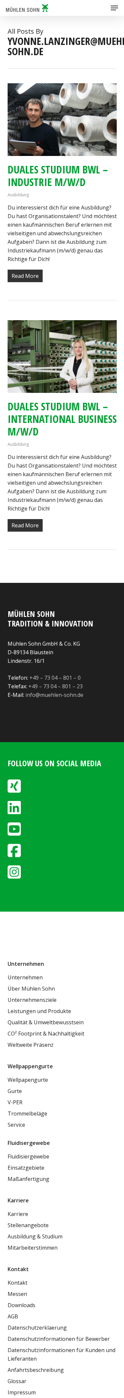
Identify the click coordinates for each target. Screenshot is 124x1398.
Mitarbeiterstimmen (33, 1247)
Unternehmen (25, 977)
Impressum (22, 1392)
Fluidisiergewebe (28, 1156)
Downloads (21, 1305)
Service (16, 1124)
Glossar (17, 1381)
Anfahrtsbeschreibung (36, 1370)
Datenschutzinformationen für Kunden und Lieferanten (61, 1354)
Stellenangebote (28, 1225)
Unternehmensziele (32, 999)
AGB (13, 1316)
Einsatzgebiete (26, 1167)
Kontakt (17, 1282)
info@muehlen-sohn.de (54, 695)
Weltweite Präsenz (31, 1044)
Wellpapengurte (28, 1079)
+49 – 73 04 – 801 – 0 (55, 677)
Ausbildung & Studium (35, 1236)
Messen (17, 1294)
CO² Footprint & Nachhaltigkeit (46, 1033)
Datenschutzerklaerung (37, 1327)
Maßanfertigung (28, 1179)
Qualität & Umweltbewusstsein (46, 1022)
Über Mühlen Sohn (31, 988)
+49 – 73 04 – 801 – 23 (55, 686)
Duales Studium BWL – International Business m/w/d (62, 418)
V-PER (15, 1102)
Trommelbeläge (27, 1113)
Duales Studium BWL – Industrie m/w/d (58, 175)
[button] (114, 8)
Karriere (18, 1214)
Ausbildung (18, 195)
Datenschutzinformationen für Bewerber (59, 1338)
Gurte (15, 1091)
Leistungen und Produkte (39, 1011)
